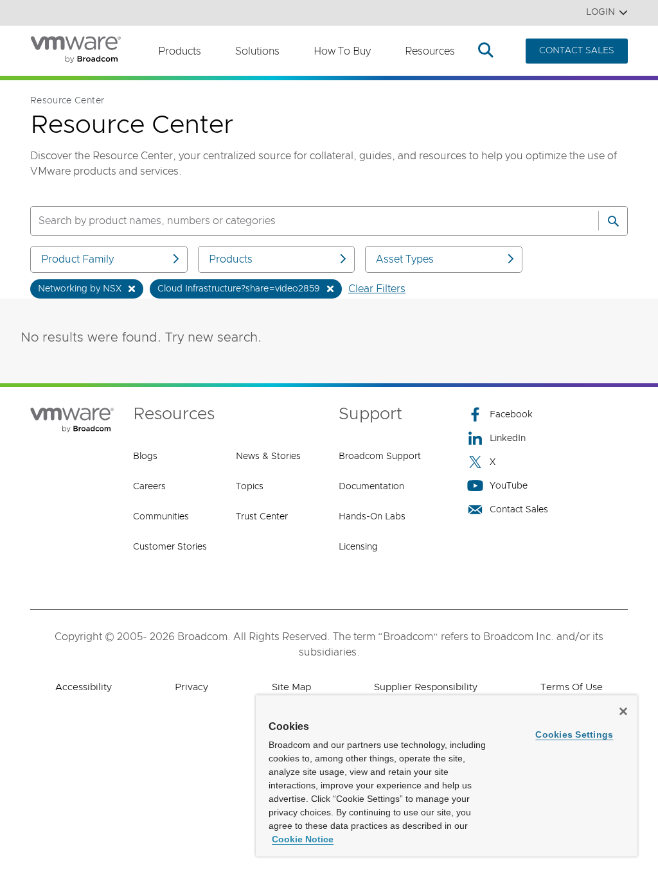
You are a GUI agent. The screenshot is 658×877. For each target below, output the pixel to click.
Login (600, 12)
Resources (430, 51)
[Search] (613, 221)
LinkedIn (508, 438)
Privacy (191, 687)
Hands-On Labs (372, 516)
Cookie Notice (302, 839)
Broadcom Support (380, 456)
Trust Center (262, 516)
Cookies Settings (574, 734)
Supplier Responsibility (425, 687)
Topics (249, 486)
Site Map (291, 687)
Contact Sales (519, 509)
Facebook (511, 414)
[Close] (623, 711)
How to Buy (342, 51)
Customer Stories (170, 547)
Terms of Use (571, 687)
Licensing (358, 547)
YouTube (509, 486)
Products (179, 51)
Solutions (257, 51)
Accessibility (83, 687)
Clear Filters (376, 289)
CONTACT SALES (576, 50)
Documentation (371, 486)
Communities (161, 516)
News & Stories (268, 456)
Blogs (145, 456)
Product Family (77, 259)
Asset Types (405, 259)
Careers (149, 486)
